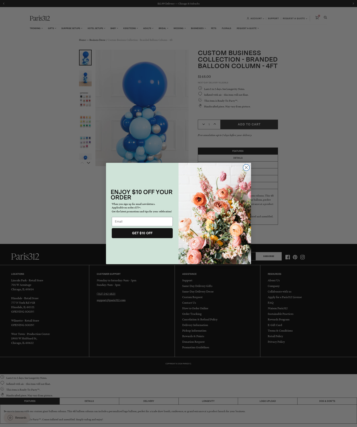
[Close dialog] (246, 167)
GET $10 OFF (142, 233)
